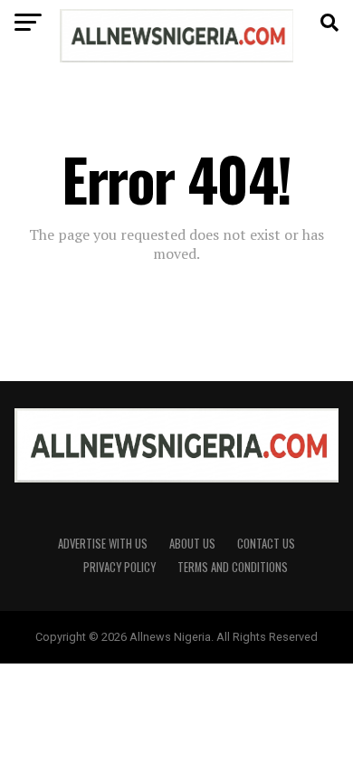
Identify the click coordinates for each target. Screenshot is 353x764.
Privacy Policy (119, 567)
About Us (192, 543)
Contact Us (266, 543)
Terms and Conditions (232, 567)
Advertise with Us (103, 543)
